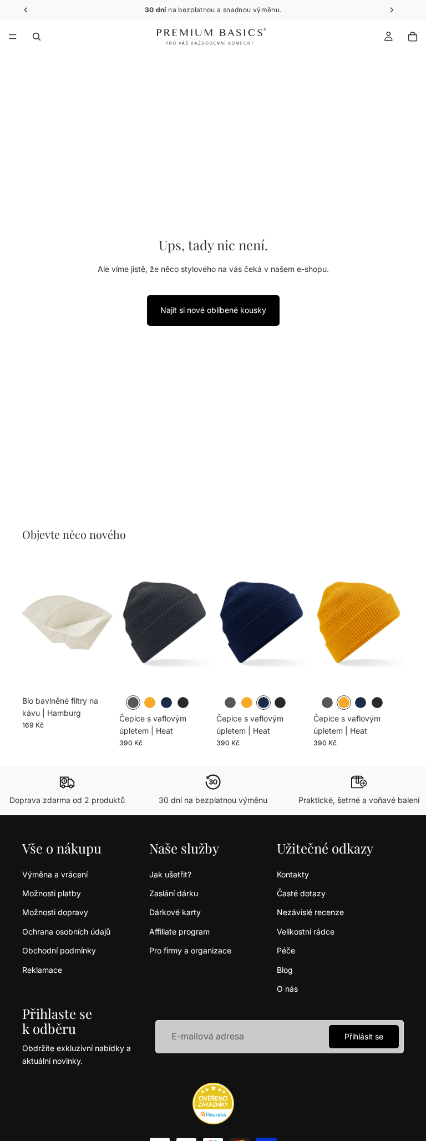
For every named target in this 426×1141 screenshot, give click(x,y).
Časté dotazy (301, 893)
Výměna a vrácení (55, 874)
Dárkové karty (175, 912)
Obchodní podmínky (59, 950)
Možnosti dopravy (55, 912)
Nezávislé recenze (310, 912)
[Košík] (412, 36)
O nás (287, 988)
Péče (286, 950)
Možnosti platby (51, 893)
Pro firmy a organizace (190, 950)
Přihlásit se (363, 1036)
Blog (285, 970)
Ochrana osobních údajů (66, 931)
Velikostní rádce (305, 931)
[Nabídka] (13, 36)
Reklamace (42, 970)
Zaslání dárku (173, 893)
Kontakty (293, 874)
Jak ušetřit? (170, 874)
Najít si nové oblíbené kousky (213, 310)
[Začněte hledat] (36, 36)
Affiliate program (179, 931)
